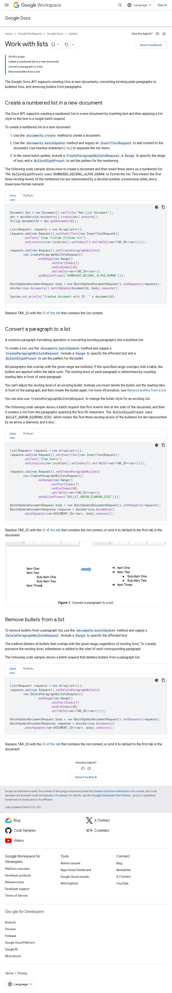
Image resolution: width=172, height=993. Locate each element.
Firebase (10, 936)
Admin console (70, 863)
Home (8, 33)
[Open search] (120, 5)
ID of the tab (51, 313)
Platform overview (17, 868)
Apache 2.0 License (55, 795)
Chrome (10, 929)
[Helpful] (157, 34)
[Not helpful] (164, 34)
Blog (119, 863)
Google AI (11, 949)
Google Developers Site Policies (111, 795)
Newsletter (123, 870)
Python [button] (28, 195)
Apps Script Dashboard (76, 870)
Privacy (22, 973)
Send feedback (151, 45)
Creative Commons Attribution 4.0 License (119, 791)
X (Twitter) (123, 876)
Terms (9, 973)
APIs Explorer (69, 883)
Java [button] (12, 195)
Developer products (18, 875)
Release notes (14, 882)
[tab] (12, 195)
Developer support (17, 889)
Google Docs (17, 18)
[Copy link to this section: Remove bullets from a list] (68, 620)
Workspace (49, 5)
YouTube (122, 883)
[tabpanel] (86, 254)
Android (10, 922)
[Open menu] (7, 5)
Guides (73, 33)
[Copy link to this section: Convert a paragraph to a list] (74, 329)
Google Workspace (30, 33)
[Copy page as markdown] (66, 44)
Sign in (162, 5)
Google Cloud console (75, 876)
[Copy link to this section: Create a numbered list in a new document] (107, 103)
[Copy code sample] (163, 207)
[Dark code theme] (156, 207)
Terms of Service (16, 895)
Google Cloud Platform (20, 942)
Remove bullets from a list (146, 390)
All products (13, 956)
